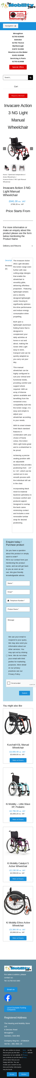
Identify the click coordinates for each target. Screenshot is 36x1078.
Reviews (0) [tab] (8, 267)
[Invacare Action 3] (18, 149)
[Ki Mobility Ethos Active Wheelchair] (18, 901)
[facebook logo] (8, 995)
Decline (23, 1074)
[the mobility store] (18, 3)
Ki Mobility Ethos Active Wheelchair (18, 924)
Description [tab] (8, 260)
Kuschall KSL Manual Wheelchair (18, 746)
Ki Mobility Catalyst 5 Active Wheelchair (18, 865)
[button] (18, 246)
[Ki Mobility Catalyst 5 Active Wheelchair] (18, 842)
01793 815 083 (14, 981)
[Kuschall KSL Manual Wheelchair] (18, 723)
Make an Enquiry (18, 760)
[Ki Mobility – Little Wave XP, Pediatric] (18, 783)
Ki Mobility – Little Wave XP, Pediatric (18, 805)
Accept (12, 1074)
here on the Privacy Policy (25, 1053)
